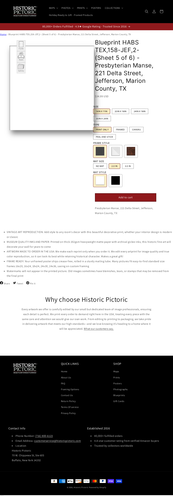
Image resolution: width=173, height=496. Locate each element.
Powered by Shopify (97, 487)
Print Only (102, 129)
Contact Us (67, 395)
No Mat (100, 166)
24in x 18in (139, 111)
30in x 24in (102, 118)
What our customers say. (99, 328)
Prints (116, 377)
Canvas (136, 129)
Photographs (120, 389)
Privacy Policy (68, 413)
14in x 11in (101, 111)
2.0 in (114, 166)
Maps (116, 371)
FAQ (63, 383)
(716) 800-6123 (44, 436)
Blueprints (119, 395)
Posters (117, 383)
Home (3, 34)
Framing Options (70, 389)
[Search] (146, 11)
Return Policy (68, 401)
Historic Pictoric (81, 487)
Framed (120, 129)
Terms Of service (70, 407)
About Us (66, 377)
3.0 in (128, 166)
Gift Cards (118, 401)
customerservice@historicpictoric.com (57, 441)
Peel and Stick (104, 137)
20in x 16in (120, 111)
